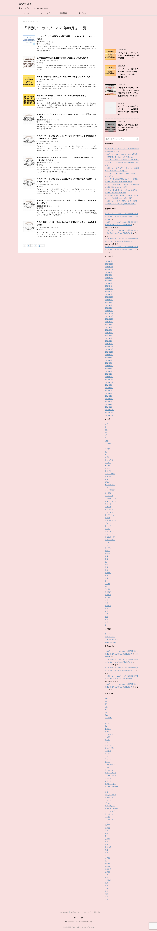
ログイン (108, 634)
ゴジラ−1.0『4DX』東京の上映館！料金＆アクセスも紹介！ (128, 127)
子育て (107, 564)
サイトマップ (45, 13)
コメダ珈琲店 (110, 490)
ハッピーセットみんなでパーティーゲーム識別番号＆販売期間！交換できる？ (128, 110)
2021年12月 (109, 313)
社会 (106, 603)
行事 (106, 614)
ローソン (52, 42)
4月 (106, 430)
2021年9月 (109, 322)
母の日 (107, 589)
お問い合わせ (81, 13)
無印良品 (108, 595)
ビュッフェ (109, 523)
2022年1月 (109, 311)
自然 (106, 611)
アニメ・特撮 (110, 474)
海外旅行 (108, 592)
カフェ (107, 479)
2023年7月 (109, 278)
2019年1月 (109, 407)
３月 (106, 625)
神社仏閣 (108, 606)
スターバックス (54, 120)
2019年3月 (109, 401)
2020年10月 (109, 352)
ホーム (26, 13)
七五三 (107, 551)
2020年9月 (109, 355)
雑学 (106, 617)
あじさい (108, 454)
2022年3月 (109, 305)
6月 (106, 435)
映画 (106, 578)
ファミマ (108, 526)
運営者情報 (63, 13)
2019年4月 (109, 399)
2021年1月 (109, 344)
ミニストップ (110, 537)
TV (106, 452)
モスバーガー (53, 61)
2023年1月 (109, 294)
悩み (106, 570)
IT (105, 446)
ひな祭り (108, 463)
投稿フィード (110, 637)
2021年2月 (109, 341)
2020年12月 (109, 346)
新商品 (48, 44)
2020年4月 (109, 368)
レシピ (107, 542)
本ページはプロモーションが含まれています (78, 922)
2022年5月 (109, 302)
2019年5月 (109, 396)
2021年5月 (109, 333)
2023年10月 (109, 269)
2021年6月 (109, 330)
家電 (106, 567)
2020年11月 (109, 349)
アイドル (108, 471)
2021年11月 (109, 316)
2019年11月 (109, 379)
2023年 (32, 21)
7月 (106, 438)
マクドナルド (110, 531)
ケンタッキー (110, 485)
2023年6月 (109, 280)
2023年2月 (109, 291)
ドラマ (107, 518)
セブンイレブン (110, 509)
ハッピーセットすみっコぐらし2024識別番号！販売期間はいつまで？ (128, 55)
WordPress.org (110, 642)
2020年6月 (109, 363)
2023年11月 (109, 267)
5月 (106, 432)
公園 (106, 556)
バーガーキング (110, 520)
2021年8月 (109, 324)
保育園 (107, 553)
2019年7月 (109, 390)
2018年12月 (109, 410)
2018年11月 (109, 412)
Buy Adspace (64, 912)
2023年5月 (109, 283)
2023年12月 (109, 264)
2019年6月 (109, 393)
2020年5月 (109, 366)
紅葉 (106, 608)
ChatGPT (108, 443)
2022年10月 (109, 297)
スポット (108, 504)
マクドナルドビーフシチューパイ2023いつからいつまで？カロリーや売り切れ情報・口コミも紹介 (128, 92)
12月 (106, 424)
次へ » (41, 246)
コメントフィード (111, 639)
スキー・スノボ (110, 498)
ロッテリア (109, 545)
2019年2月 (109, 404)
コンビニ (108, 493)
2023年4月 (109, 286)
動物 (106, 559)
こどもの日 (109, 460)
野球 (40, 82)
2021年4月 (109, 335)
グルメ (51, 98)
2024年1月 (109, 261)
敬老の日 (108, 573)
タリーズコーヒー (111, 512)
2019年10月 (109, 382)
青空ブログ (25, 4)
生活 (106, 600)
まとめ (107, 465)
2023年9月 (109, 272)
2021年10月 (109, 319)
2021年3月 (109, 338)
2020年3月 (109, 371)
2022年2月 (109, 308)
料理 (106, 575)
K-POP (107, 449)
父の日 (107, 597)
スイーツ (42, 44)
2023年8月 (109, 275)
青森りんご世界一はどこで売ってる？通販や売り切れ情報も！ (62, 96)
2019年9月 (109, 385)
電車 (106, 619)
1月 (106, 427)
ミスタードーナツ (111, 534)
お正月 (107, 457)
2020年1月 (109, 377)
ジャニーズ (109, 496)
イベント (108, 476)
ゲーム (107, 487)
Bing (106, 441)
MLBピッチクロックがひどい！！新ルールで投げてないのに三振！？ (65, 77)
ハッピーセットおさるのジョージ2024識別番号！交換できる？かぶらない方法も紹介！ (128, 73)
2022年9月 (109, 300)
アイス (107, 468)
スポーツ (52, 79)
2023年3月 (109, 289)
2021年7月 (109, 327)
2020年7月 (109, 360)
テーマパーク (110, 515)
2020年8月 (109, 357)
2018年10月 (109, 415)
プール (107, 529)
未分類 (107, 584)
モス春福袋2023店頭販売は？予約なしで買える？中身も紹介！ (62, 58)
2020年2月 (109, 374)
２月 (106, 622)
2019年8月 (109, 388)
